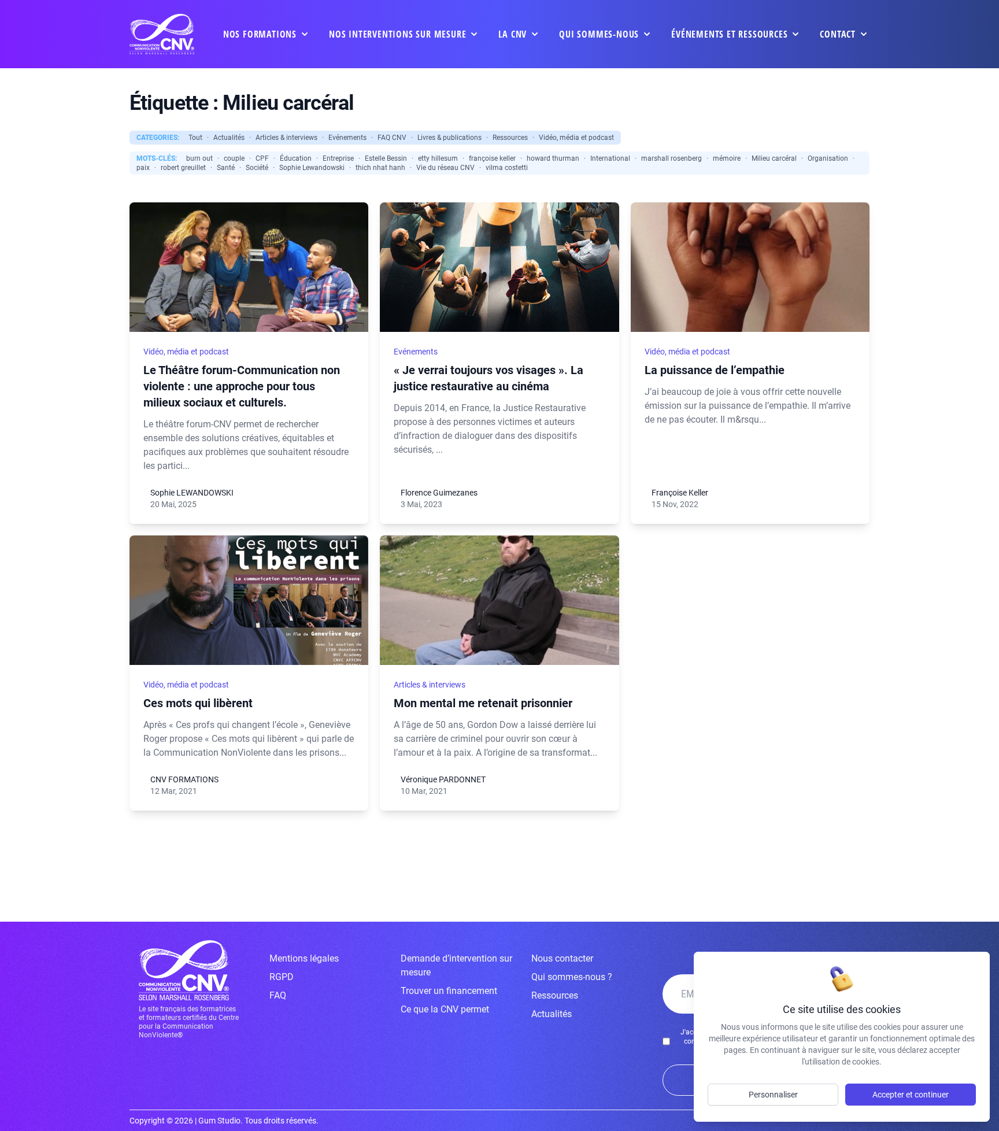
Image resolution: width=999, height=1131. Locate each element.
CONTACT (838, 34)
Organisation (828, 158)
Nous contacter (562, 958)
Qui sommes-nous (599, 34)
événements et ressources (729, 34)
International (610, 158)
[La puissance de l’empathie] (750, 267)
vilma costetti (507, 168)
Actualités (229, 138)
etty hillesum (438, 158)
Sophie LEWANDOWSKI (192, 492)
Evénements (347, 138)
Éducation (296, 158)
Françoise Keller (680, 492)
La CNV (512, 34)
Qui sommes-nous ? (571, 976)
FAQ (277, 995)
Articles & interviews (286, 138)
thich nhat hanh (380, 168)
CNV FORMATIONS (184, 779)
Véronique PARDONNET (443, 779)
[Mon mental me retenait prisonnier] (499, 600)
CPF (262, 158)
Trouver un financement (449, 990)
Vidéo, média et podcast (576, 138)
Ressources (510, 138)
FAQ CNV (392, 138)
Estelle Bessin (386, 158)
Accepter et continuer (910, 1094)
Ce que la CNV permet (445, 1009)
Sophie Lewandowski (312, 168)
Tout (195, 138)
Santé (226, 168)
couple (234, 158)
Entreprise (338, 158)
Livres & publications (449, 138)
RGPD (281, 976)
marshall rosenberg (671, 158)
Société (257, 168)
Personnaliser (773, 1094)
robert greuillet (183, 168)
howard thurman (553, 158)
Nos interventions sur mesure (397, 34)
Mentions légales (304, 958)
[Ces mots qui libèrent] (249, 600)
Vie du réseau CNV (445, 168)
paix (143, 168)
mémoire (727, 158)
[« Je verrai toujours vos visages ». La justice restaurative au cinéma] (499, 267)
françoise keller (492, 158)
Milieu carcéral (774, 158)
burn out (199, 158)
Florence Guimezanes (439, 492)
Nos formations (260, 34)
